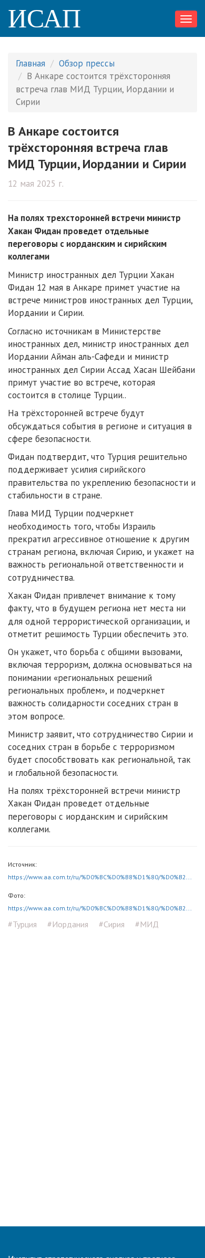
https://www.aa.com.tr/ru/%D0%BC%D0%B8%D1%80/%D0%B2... (100, 877)
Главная (30, 63)
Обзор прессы (87, 63)
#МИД (147, 924)
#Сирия (112, 924)
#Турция (22, 924)
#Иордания (67, 924)
